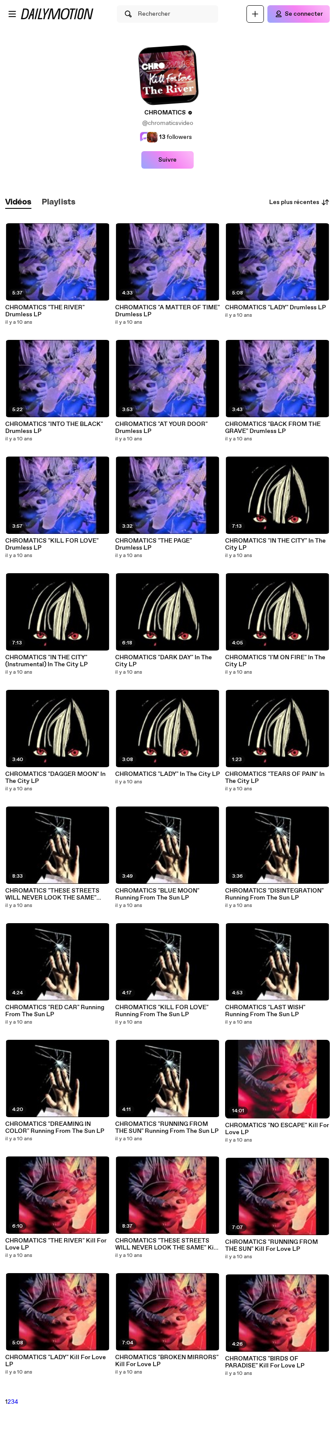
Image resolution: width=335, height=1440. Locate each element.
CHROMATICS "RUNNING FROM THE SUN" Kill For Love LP (271, 1246)
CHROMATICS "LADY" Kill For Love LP (55, 1361)
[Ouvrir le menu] (12, 14)
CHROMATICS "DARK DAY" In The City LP (163, 661)
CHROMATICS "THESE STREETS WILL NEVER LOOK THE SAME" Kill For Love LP (166, 1244)
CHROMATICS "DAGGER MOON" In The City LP (55, 778)
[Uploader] (255, 14)
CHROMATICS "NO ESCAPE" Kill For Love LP (277, 1129)
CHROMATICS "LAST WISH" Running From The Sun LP (265, 1011)
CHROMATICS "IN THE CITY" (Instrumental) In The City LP (46, 661)
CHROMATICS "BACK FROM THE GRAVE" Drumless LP (273, 428)
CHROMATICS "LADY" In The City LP (167, 774)
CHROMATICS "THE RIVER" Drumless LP (45, 311)
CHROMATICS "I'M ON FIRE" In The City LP (275, 661)
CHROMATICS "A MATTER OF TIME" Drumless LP (167, 311)
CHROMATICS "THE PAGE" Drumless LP (153, 544)
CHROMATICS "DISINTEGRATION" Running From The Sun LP (274, 894)
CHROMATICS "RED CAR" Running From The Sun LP (54, 1011)
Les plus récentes (294, 202)
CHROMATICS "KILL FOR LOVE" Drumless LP (52, 544)
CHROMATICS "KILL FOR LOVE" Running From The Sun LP (162, 1011)
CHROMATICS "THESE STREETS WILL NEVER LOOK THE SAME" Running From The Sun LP (52, 894)
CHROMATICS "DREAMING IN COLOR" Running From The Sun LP (54, 1128)
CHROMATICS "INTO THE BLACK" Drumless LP (54, 428)
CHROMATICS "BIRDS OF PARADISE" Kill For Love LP (264, 1362)
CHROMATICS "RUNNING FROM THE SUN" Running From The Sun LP (167, 1128)
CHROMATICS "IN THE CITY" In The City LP (275, 544)
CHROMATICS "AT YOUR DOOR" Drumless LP (161, 428)
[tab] (18, 202)
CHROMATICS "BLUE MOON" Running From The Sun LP (157, 894)
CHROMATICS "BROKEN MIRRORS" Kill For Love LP (167, 1361)
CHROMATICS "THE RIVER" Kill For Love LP (55, 1244)
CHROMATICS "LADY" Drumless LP (275, 307)
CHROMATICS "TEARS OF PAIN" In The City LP (275, 778)
